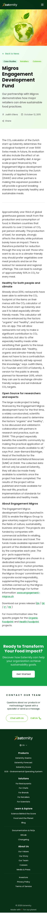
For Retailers (24, 797)
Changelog (23, 839)
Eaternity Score (23, 767)
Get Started (23, 674)
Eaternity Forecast (23, 762)
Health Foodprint (29, 621)
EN (38, 603)
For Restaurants (23, 783)
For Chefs (23, 788)
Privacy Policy (23, 882)
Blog (23, 822)
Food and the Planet (23, 818)
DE (43, 603)
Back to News (12, 53)
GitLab (23, 835)
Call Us (34, 718)
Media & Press (23, 869)
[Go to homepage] (9, 5)
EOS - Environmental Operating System (23, 771)
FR (9, 607)
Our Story (23, 856)
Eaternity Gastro (23, 758)
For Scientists (23, 802)
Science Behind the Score (23, 813)
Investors (23, 877)
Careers (23, 865)
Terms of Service (23, 886)
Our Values (23, 851)
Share (8, 120)
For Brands (24, 792)
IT (5, 607)
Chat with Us (17, 718)
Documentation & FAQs (23, 830)
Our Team (23, 860)
